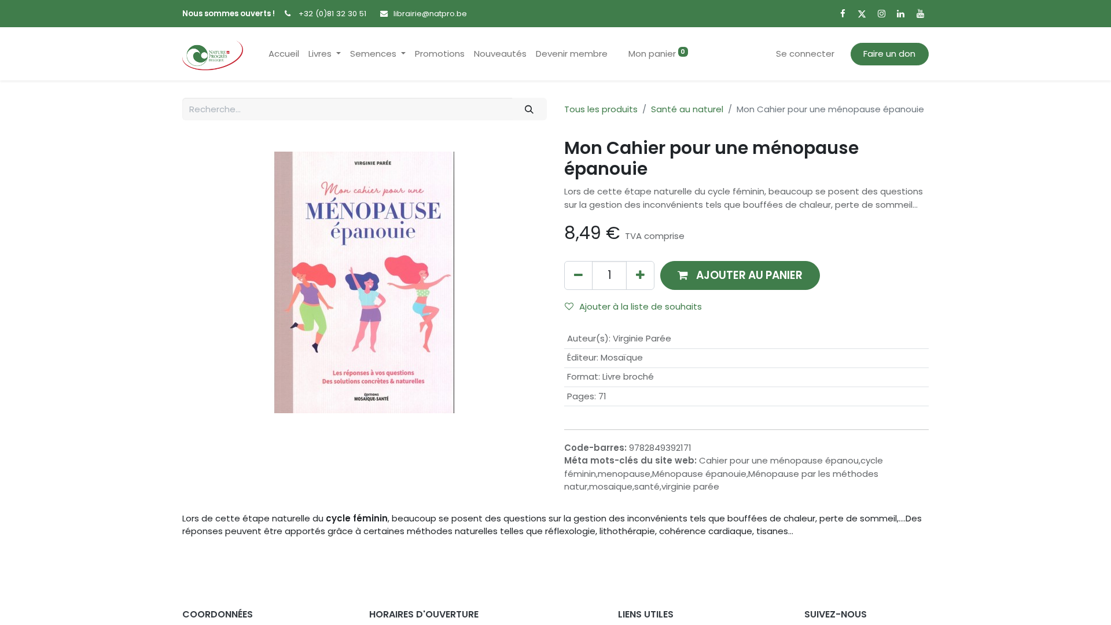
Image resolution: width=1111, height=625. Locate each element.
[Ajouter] (640, 275)
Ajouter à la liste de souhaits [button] (640, 306)
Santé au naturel (687, 109)
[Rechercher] (529, 109)
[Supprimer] (578, 275)
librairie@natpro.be (430, 13)
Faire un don (889, 53)
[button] (740, 275)
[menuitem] (284, 54)
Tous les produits (601, 109)
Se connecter (805, 53)
